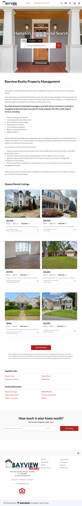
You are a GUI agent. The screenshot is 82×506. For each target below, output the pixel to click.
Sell (39, 41)
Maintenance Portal (11, 379)
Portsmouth (63, 462)
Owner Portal (9, 376)
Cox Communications (48, 395)
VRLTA (43, 398)
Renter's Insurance (11, 398)
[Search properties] (59, 45)
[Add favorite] (37, 230)
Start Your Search (41, 347)
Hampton (63, 465)
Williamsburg (64, 468)
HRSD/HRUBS (46, 392)
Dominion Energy (11, 392)
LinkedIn (30, 479)
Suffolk (43, 465)
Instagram (23, 479)
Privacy (46, 503)
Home (28, 3)
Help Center (45, 379)
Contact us (23, 172)
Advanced (31, 41)
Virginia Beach (64, 459)
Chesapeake (44, 462)
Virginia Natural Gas (12, 395)
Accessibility (35, 503)
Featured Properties (42, 3)
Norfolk (43, 459)
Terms (41, 503)
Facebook (15, 479)
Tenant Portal (46, 376)
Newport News (45, 468)
